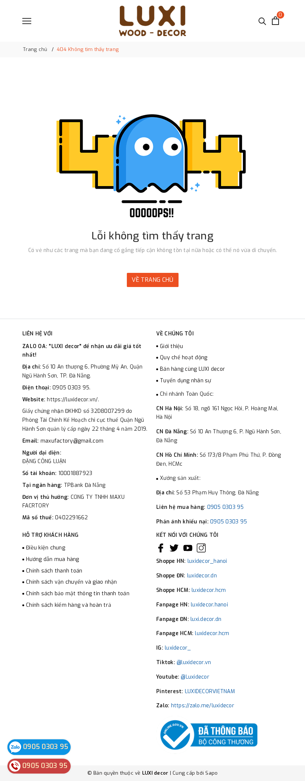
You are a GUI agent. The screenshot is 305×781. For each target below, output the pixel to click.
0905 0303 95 (225, 507)
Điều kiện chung (45, 547)
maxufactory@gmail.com (72, 440)
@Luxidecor (195, 676)
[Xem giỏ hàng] (275, 20)
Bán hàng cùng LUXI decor (192, 369)
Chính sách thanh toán (54, 570)
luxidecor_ (178, 647)
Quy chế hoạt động (183, 357)
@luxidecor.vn (194, 662)
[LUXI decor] (152, 21)
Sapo (211, 773)
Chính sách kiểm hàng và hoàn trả (68, 605)
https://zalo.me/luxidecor (202, 705)
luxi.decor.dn (205, 619)
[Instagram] (201, 547)
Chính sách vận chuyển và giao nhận (71, 582)
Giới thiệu (171, 346)
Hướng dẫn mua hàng (52, 559)
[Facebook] (160, 547)
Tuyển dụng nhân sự (185, 380)
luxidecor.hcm (209, 590)
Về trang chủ (153, 280)
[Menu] (26, 21)
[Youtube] (187, 547)
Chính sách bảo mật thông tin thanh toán (77, 593)
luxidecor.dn (202, 575)
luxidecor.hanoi (209, 604)
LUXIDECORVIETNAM (210, 691)
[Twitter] (174, 547)
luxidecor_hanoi (207, 561)
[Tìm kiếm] (262, 21)
